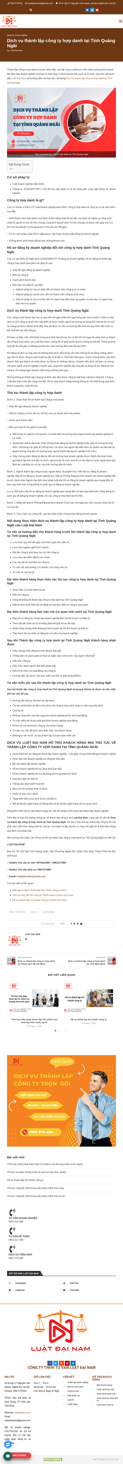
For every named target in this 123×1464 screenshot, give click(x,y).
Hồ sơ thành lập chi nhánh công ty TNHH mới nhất (39, 900)
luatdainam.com (22, 1412)
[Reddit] (61, 1363)
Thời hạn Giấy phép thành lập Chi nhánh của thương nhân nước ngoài (45, 1164)
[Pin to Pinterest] (78, 924)
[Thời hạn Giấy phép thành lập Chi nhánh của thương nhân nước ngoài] (34, 998)
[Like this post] (65, 924)
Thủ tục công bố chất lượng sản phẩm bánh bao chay (35, 1188)
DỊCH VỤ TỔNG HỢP (20, 1254)
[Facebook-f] (49, 1363)
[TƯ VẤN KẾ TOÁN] (12, 1230)
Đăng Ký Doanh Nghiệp (17, 35)
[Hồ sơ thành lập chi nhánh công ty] (88, 998)
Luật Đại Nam (16, 50)
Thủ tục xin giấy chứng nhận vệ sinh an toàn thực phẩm (36, 1172)
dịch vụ (34, 912)
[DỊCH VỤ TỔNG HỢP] (12, 1249)
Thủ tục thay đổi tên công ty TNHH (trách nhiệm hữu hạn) (42, 895)
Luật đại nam (48, 912)
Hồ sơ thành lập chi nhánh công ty (89, 1019)
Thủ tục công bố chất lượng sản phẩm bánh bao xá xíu (36, 1196)
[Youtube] (97, 10)
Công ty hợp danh (17, 912)
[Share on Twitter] (74, 924)
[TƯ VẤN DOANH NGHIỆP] (12, 1212)
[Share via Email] (81, 924)
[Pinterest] (67, 1363)
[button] (30, 10)
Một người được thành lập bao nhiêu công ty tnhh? (39, 890)
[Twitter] (92, 10)
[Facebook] (87, 10)
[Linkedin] (73, 1363)
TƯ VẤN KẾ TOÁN (19, 1236)
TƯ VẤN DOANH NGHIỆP (23, 1218)
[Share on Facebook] (71, 924)
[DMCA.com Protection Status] (53, 1459)
